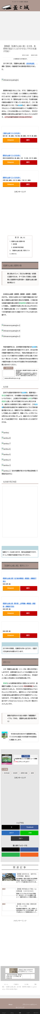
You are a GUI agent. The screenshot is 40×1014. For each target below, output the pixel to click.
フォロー (26, 756)
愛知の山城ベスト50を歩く (12, 155)
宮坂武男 (15, 773)
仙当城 (15, 244)
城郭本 (32, 773)
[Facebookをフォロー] (29, 849)
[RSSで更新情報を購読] (29, 855)
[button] (20, 838)
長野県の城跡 (24, 773)
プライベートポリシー (29, 1004)
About (10, 1004)
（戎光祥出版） (30, 63)
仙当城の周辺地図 (18, 247)
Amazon (10, 140)
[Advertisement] (20, 213)
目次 (17, 237)
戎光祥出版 (7, 773)
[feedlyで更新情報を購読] (11, 855)
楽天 (28, 140)
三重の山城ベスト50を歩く (12, 133)
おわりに (14, 254)
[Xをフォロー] (11, 849)
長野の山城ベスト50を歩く (12, 177)
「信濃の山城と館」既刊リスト (20, 250)
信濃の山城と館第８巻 (18, 241)
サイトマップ (20, 1007)
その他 (5, 769)
